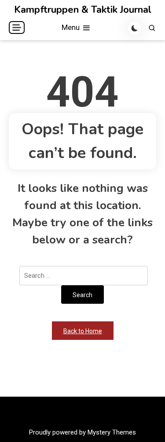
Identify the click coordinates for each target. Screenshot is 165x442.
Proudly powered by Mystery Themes (82, 432)
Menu (71, 27)
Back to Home (82, 331)
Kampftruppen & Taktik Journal (82, 10)
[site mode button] (134, 28)
